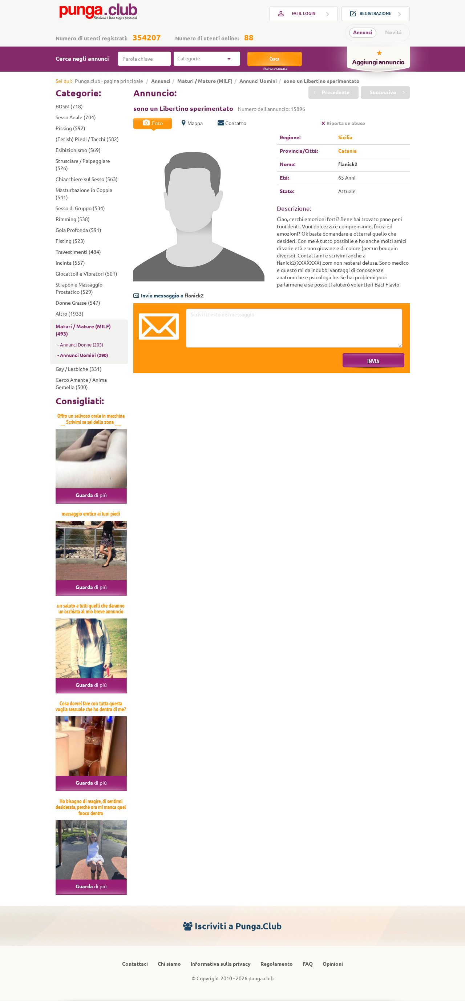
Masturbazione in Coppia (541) (84, 193)
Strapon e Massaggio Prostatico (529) (79, 288)
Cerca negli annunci (82, 58)
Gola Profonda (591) (78, 230)
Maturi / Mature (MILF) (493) (83, 330)
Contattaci (135, 964)
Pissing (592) (70, 128)
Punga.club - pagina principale (109, 81)
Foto (157, 123)
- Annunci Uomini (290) (82, 355)
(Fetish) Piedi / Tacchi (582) (87, 139)
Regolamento (276, 964)
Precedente (335, 92)
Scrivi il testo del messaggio (159, 326)
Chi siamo (169, 964)
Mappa (194, 123)
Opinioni (333, 964)
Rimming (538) (73, 219)
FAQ (308, 964)
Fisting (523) (70, 241)
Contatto (235, 123)
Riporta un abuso (346, 123)
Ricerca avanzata (275, 69)
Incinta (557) (70, 263)
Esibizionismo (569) (78, 150)
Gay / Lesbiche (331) (79, 369)
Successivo (383, 92)
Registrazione (375, 13)
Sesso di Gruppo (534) (80, 208)
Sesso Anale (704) (76, 117)
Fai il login (303, 13)
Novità (393, 32)
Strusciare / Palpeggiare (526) (83, 164)
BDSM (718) (69, 106)
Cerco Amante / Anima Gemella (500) (81, 383)
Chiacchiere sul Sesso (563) (87, 179)
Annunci (362, 32)
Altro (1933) (70, 314)
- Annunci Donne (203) (80, 344)
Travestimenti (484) (78, 252)
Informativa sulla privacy (221, 964)
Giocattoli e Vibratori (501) (86, 274)
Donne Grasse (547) (78, 303)
